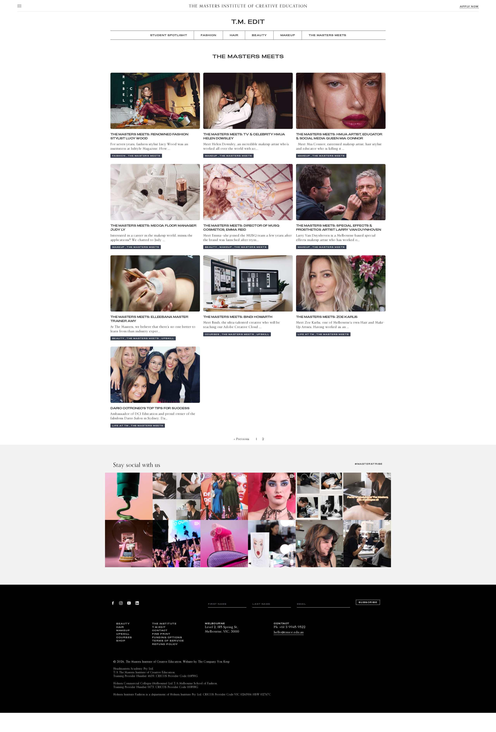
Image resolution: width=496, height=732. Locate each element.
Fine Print (161, 634)
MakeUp (287, 35)
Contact (160, 630)
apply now (469, 6)
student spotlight (168, 35)
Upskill (123, 634)
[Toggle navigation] (19, 6)
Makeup (123, 630)
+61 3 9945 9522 (292, 627)
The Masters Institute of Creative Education (248, 6)
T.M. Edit (248, 21)
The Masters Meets (327, 35)
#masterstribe (369, 464)
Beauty (123, 623)
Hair (120, 627)
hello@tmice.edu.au (289, 632)
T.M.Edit (159, 627)
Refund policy (165, 644)
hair (234, 35)
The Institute (164, 623)
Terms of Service (167, 640)
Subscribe (368, 602)
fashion (208, 35)
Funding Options (167, 637)
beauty (259, 35)
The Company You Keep (214, 661)
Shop (120, 640)
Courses (124, 637)
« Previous (241, 439)
